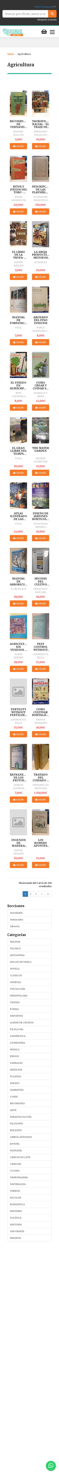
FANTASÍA (16, 1150)
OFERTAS (15, 982)
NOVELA (15, 968)
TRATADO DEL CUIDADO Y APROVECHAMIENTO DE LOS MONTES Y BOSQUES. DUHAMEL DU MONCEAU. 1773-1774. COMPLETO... (40, 777)
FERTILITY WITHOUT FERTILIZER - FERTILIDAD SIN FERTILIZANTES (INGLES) (18, 712)
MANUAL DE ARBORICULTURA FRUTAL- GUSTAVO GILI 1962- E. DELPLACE (18, 581)
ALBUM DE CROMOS (22, 1022)
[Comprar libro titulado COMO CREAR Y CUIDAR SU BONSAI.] (40, 364)
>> (48, 894)
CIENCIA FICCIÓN (20, 1157)
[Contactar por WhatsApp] (51, 1466)
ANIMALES (16, 1062)
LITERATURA (17, 1042)
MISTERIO (16, 1211)
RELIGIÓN (16, 1130)
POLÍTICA (15, 1217)
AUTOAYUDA (17, 955)
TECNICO (15, 948)
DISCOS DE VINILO (20, 961)
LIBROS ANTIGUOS (21, 1137)
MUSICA (15, 1049)
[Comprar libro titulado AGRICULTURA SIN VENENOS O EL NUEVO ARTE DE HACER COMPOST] (18, 626)
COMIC (14, 1096)
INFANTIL (15, 1238)
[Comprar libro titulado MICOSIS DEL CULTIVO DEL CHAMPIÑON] (40, 560)
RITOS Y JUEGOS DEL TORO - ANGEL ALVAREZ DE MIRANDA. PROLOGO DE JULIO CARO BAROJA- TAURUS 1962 (18, 189)
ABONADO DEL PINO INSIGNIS (40, 320)
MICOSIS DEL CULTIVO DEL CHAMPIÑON (40, 581)
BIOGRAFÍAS (17, 1103)
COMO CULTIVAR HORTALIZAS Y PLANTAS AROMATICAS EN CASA (40, 712)
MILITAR (15, 941)
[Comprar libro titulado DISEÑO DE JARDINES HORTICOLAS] (40, 495)
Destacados (16, 919)
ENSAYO (15, 1083)
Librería (14, 926)
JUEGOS (14, 1056)
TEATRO (15, 1002)
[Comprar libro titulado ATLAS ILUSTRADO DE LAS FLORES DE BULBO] (18, 495)
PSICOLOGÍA (17, 988)
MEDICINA (16, 1069)
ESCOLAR (15, 1197)
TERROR (15, 1190)
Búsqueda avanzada (47, 19)
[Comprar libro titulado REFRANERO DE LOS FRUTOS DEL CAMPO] (18, 756)
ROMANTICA (17, 1204)
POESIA (14, 1009)
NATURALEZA (18, 1184)
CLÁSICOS (16, 975)
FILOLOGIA (16, 1029)
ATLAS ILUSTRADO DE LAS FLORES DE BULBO (18, 516)
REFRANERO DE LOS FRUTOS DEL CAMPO (18, 777)
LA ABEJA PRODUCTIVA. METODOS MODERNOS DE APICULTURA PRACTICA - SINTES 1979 (40, 255)
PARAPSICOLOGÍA (20, 1116)
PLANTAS (15, 1076)
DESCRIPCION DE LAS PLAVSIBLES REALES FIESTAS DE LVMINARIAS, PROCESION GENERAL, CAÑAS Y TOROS (40, 189)
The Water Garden (40, 449)
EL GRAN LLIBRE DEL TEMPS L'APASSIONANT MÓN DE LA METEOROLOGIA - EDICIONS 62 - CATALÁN (18, 451)
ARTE (13, 1110)
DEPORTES (16, 1015)
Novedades (16, 912)
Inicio (10, 54)
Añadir (20, 146)
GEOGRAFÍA (17, 1231)
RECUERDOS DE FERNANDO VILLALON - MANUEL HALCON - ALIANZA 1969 (18, 124)
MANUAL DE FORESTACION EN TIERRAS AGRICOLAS (18, 320)
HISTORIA (16, 1224)
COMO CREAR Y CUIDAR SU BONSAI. (40, 385)
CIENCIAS (15, 1163)
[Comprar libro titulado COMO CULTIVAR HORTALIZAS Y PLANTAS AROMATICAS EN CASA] (40, 691)
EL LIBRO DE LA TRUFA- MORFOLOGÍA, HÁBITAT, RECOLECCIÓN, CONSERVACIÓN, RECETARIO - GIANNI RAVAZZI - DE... (18, 255)
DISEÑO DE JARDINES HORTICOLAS (40, 516)
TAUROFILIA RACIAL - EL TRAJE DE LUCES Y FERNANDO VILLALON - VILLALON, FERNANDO (40, 124)
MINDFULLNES (19, 995)
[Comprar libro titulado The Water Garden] (40, 430)
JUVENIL (15, 1143)
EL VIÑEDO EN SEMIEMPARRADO (18, 385)
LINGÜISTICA (18, 1036)
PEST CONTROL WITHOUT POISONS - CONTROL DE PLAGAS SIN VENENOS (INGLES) (41, 647)
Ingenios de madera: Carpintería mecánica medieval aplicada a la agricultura (18, 843)
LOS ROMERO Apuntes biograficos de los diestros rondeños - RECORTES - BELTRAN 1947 (40, 843)
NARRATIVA (17, 1089)
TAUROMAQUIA (19, 1177)
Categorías (16, 935)
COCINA (15, 1170)
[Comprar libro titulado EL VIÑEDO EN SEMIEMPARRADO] (18, 364)
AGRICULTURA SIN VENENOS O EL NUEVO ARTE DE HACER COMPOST (18, 647)
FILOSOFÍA (16, 1123)
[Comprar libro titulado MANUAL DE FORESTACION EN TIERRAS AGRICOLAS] (18, 299)
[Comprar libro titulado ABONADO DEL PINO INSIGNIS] (40, 299)
